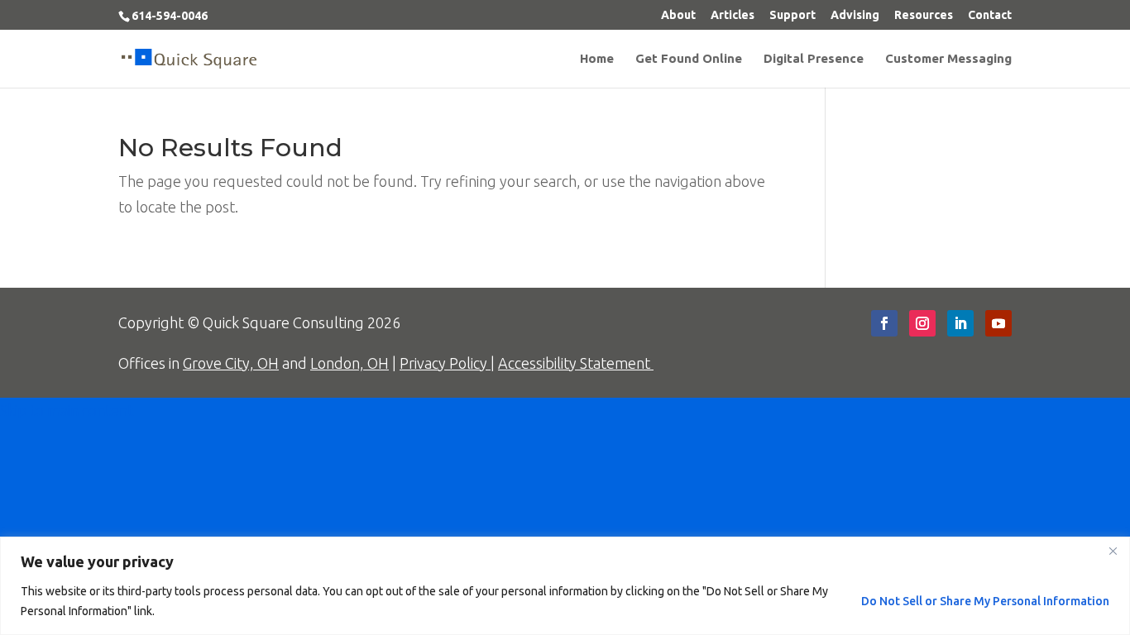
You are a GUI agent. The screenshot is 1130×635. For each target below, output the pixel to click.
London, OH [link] (349, 363)
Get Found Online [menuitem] (688, 59)
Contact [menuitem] (990, 15)
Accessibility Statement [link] (576, 363)
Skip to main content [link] (66, 410)
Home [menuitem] (597, 59)
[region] (565, 586)
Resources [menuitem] (923, 15)
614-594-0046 (170, 15)
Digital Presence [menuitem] (814, 59)
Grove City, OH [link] (231, 363)
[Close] (1113, 551)
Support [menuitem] (792, 15)
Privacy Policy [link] (445, 363)
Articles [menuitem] (732, 15)
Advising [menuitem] (855, 15)
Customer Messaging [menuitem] (948, 59)
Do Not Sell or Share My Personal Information (985, 601)
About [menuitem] (678, 15)
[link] (189, 57)
